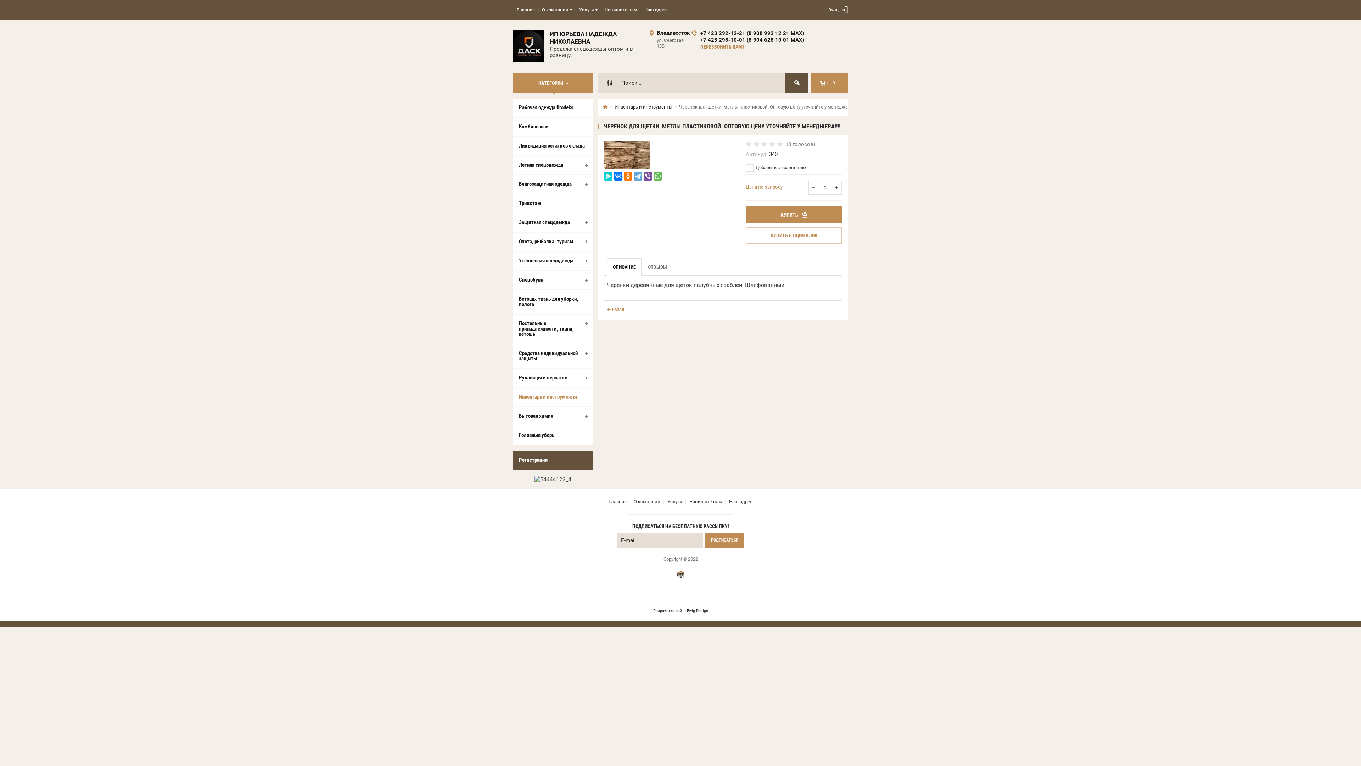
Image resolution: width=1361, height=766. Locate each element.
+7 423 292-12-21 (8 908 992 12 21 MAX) (752, 33)
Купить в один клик (794, 235)
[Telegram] (638, 176)
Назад (618, 309)
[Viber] (648, 176)
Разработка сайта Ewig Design (680, 611)
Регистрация (533, 460)
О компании (555, 9)
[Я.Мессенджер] (608, 176)
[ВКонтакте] (618, 176)
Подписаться (724, 540)
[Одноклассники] (628, 176)
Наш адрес (656, 9)
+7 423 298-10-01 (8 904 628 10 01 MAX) (752, 40)
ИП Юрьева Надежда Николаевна (583, 37)
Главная (526, 9)
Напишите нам (621, 9)
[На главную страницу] (528, 46)
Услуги (586, 9)
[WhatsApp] (658, 176)
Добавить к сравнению (780, 167)
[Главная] (605, 107)
